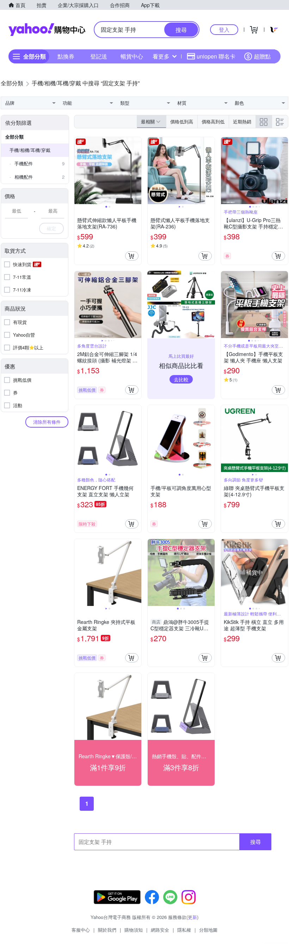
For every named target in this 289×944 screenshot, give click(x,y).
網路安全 (160, 929)
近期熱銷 (242, 121)
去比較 (181, 379)
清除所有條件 (47, 421)
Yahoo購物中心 (46, 29)
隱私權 (184, 929)
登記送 (98, 56)
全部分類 (14, 136)
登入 (224, 29)
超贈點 (262, 56)
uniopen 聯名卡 (216, 56)
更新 (192, 917)
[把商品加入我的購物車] (132, 255)
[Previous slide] (79, 170)
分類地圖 (208, 929)
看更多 (161, 56)
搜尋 (255, 841)
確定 (51, 228)
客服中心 (81, 929)
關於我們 (107, 929)
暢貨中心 (132, 56)
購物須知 (133, 929)
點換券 (65, 56)
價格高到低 (213, 121)
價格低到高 (181, 121)
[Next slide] (136, 170)
